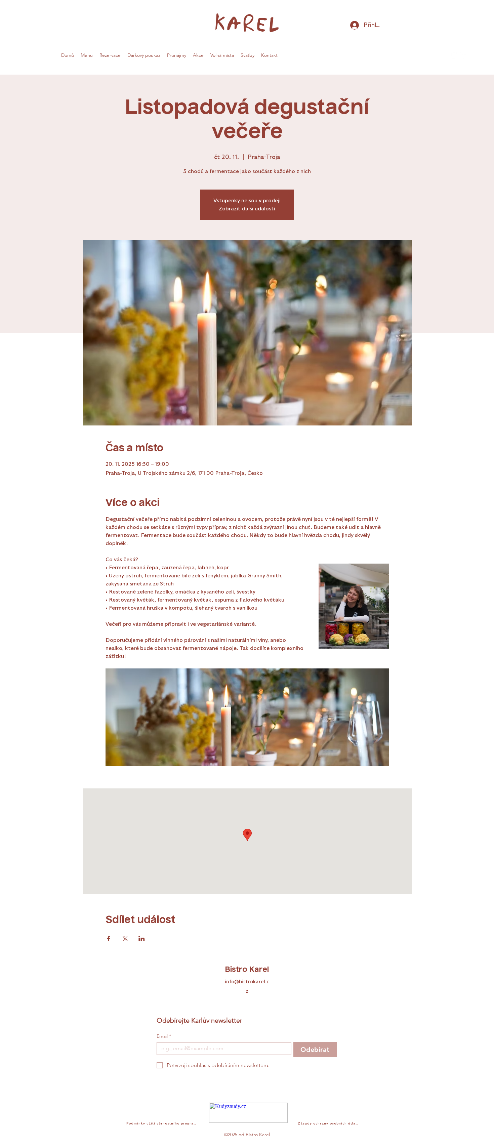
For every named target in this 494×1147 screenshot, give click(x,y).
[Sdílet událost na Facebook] (109, 938)
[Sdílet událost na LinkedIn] (141, 938)
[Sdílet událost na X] (125, 938)
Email (164, 1036)
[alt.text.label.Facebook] (463, 55)
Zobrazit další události (247, 208)
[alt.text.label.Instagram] (453, 55)
